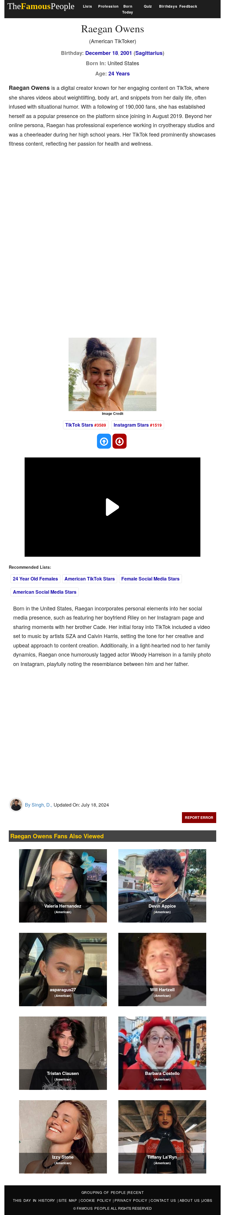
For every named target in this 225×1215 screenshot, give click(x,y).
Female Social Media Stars (150, 578)
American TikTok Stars (89, 578)
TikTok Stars (79, 424)
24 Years (119, 73)
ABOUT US (191, 1200)
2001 (126, 53)
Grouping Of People (103, 1192)
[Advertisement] (115, 197)
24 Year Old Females (35, 578)
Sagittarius (149, 53)
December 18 (101, 53)
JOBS (207, 1200)
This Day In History (35, 1200)
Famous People (93, 1208)
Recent (136, 1192)
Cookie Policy (97, 1200)
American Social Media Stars (44, 591)
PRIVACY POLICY (132, 1200)
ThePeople (40, 6)
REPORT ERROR (199, 817)
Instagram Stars (131, 424)
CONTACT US (164, 1200)
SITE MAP (69, 1200)
